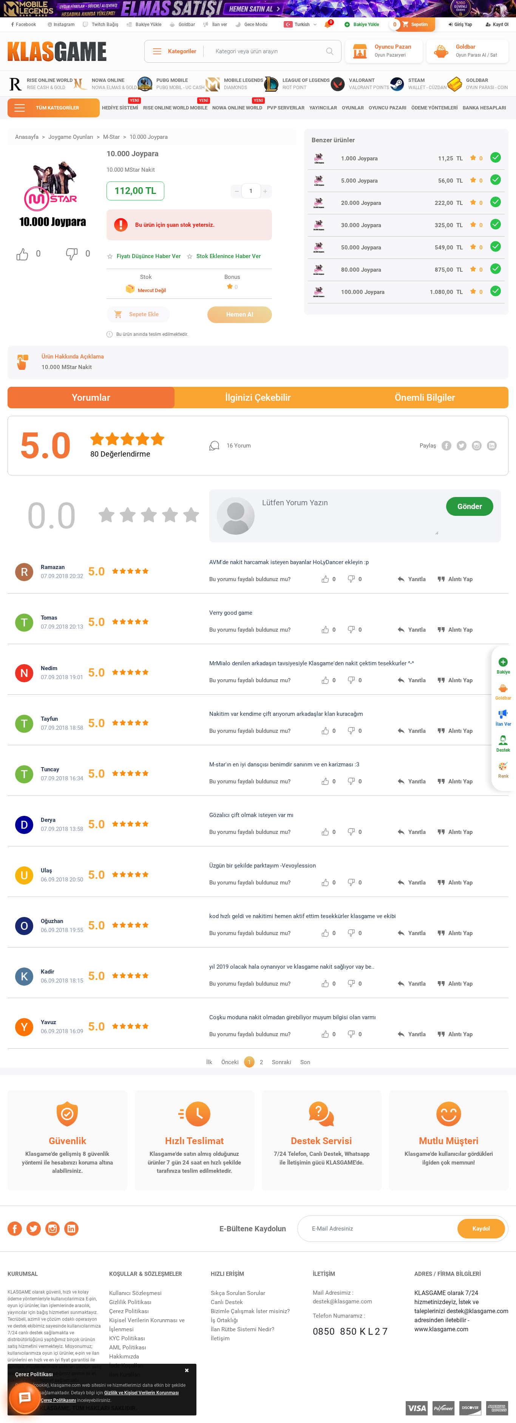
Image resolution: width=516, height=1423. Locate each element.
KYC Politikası (127, 1338)
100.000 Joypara (363, 292)
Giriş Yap (463, 24)
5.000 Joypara (359, 180)
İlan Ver (503, 724)
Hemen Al (239, 314)
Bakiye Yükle (148, 24)
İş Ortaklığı (224, 1320)
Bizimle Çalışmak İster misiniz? (250, 1311)
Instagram (64, 24)
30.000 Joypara (361, 225)
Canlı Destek (227, 1302)
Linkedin (492, 446)
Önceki (230, 1062)
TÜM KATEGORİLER (57, 108)
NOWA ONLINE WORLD (237, 104)
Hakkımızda (124, 1356)
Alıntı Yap (460, 579)
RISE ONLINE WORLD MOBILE (175, 104)
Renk (503, 776)
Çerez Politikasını (58, 1400)
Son (305, 1062)
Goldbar (187, 24)
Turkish (302, 24)
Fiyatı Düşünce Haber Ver (149, 256)
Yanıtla (417, 579)
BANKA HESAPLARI (484, 108)
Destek (503, 750)
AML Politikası (127, 1347)
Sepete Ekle (144, 314)
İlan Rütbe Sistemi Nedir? (242, 1329)
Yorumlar (91, 397)
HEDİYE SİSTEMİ (120, 104)
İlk (209, 1062)
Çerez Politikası (129, 1311)
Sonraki (281, 1062)
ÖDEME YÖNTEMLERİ (434, 108)
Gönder (469, 506)
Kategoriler (182, 51)
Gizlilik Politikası (130, 1302)
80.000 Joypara (361, 269)
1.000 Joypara (359, 158)
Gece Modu (255, 24)
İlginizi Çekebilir (258, 397)
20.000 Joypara (361, 203)
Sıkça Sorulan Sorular (238, 1293)
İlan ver (219, 24)
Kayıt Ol (500, 24)
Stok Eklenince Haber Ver (228, 256)
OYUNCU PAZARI (387, 108)
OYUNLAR (353, 108)
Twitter (462, 446)
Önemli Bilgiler (425, 397)
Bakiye (503, 672)
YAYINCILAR (323, 108)
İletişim (220, 1338)
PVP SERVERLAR (285, 108)
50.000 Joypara (361, 247)
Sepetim (411, 24)
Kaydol (481, 1228)
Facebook (26, 24)
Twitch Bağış (105, 24)
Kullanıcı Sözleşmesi (135, 1293)
